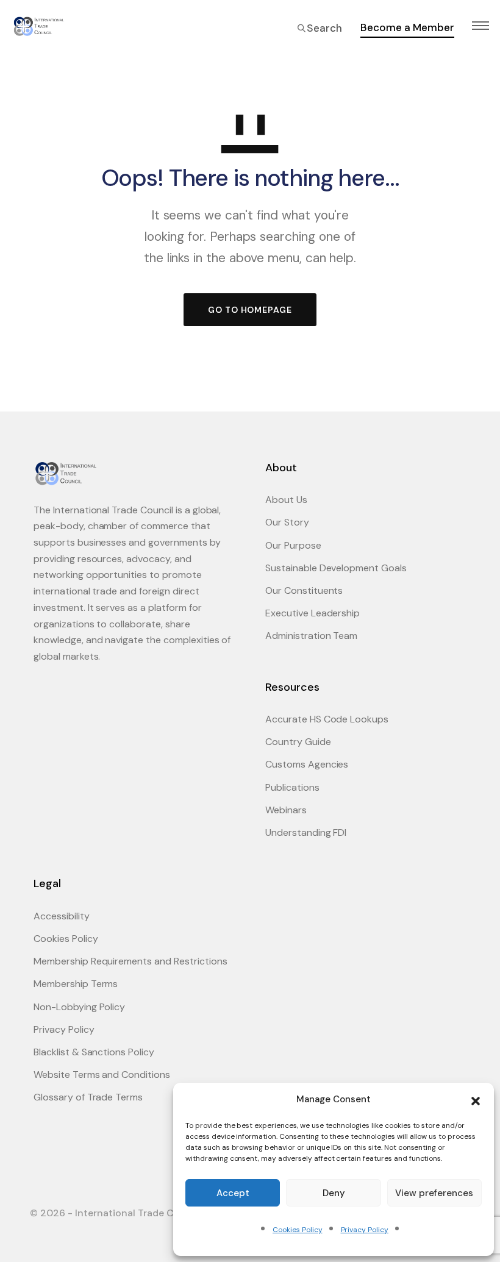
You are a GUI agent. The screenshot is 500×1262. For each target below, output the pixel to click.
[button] (476, 1100)
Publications (292, 787)
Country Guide (298, 741)
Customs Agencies (306, 764)
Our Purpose (293, 545)
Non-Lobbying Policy (79, 1006)
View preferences (434, 1193)
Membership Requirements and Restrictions (130, 961)
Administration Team (311, 635)
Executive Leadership (312, 613)
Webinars (286, 810)
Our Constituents (304, 590)
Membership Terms (76, 983)
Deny (334, 1193)
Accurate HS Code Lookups (326, 719)
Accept (232, 1193)
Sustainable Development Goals (336, 567)
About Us (286, 499)
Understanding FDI (305, 832)
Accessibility (62, 916)
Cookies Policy (297, 1230)
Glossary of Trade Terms (88, 1097)
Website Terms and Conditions (102, 1074)
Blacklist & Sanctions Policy (94, 1052)
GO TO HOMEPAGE (250, 309)
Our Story (287, 522)
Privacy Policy (364, 1230)
